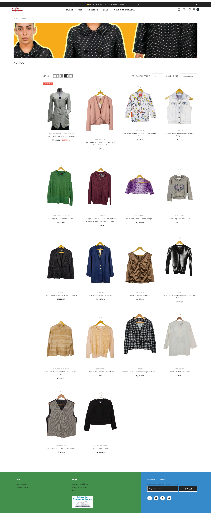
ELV (179, 292)
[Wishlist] (189, 9)
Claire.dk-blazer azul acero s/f (100, 295)
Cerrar (196, 4)
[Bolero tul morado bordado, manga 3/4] (140, 186)
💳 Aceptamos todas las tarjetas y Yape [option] (105, 4)
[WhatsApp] (169, 498)
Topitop (179, 130)
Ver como (47, 76)
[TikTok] (162, 498)
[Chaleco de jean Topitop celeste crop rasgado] (179, 104)
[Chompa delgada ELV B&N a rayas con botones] (179, 262)
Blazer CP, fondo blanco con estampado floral (140, 134)
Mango (61, 292)
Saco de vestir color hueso (179, 372)
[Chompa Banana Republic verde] (61, 186)
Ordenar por (172, 76)
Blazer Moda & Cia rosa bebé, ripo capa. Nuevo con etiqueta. (100, 143)
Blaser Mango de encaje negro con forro (61, 295)
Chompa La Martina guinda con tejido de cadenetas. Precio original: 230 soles (100, 220)
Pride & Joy (180, 369)
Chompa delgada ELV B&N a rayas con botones (179, 296)
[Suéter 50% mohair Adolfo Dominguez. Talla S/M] (61, 339)
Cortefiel (100, 369)
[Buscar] (184, 9)
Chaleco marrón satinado (140, 295)
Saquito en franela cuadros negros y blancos (139, 372)
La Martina (100, 216)
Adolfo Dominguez (60, 369)
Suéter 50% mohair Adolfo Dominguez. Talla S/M (60, 373)
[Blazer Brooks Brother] (100, 415)
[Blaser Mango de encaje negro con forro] (61, 262)
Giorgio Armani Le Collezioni (61, 133)
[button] (55, 76)
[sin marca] (100, 139)
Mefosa (140, 369)
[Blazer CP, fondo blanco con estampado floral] (140, 104)
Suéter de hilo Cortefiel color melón (100, 372)
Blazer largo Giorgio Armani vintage (61, 136)
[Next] (138, 4)
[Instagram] (156, 498)
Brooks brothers (100, 445)
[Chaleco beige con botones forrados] (61, 415)
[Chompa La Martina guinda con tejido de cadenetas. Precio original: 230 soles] (100, 186)
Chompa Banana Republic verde (60, 219)
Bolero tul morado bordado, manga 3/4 (140, 219)
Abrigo (23, 18)
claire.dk (100, 292)
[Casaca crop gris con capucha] (179, 186)
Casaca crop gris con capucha (179, 219)
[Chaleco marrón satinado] (140, 262)
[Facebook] (149, 498)
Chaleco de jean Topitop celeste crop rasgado (179, 134)
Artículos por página (140, 76)
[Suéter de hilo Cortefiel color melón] (100, 339)
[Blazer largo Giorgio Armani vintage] (61, 106)
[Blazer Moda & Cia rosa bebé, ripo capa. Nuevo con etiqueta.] (100, 109)
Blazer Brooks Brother (100, 448)
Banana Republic (61, 216)
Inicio (16, 18)
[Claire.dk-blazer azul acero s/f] (100, 262)
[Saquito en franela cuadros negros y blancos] (140, 339)
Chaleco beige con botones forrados (61, 448)
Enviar (188, 489)
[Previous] (73, 4)
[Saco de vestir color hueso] (179, 339)
